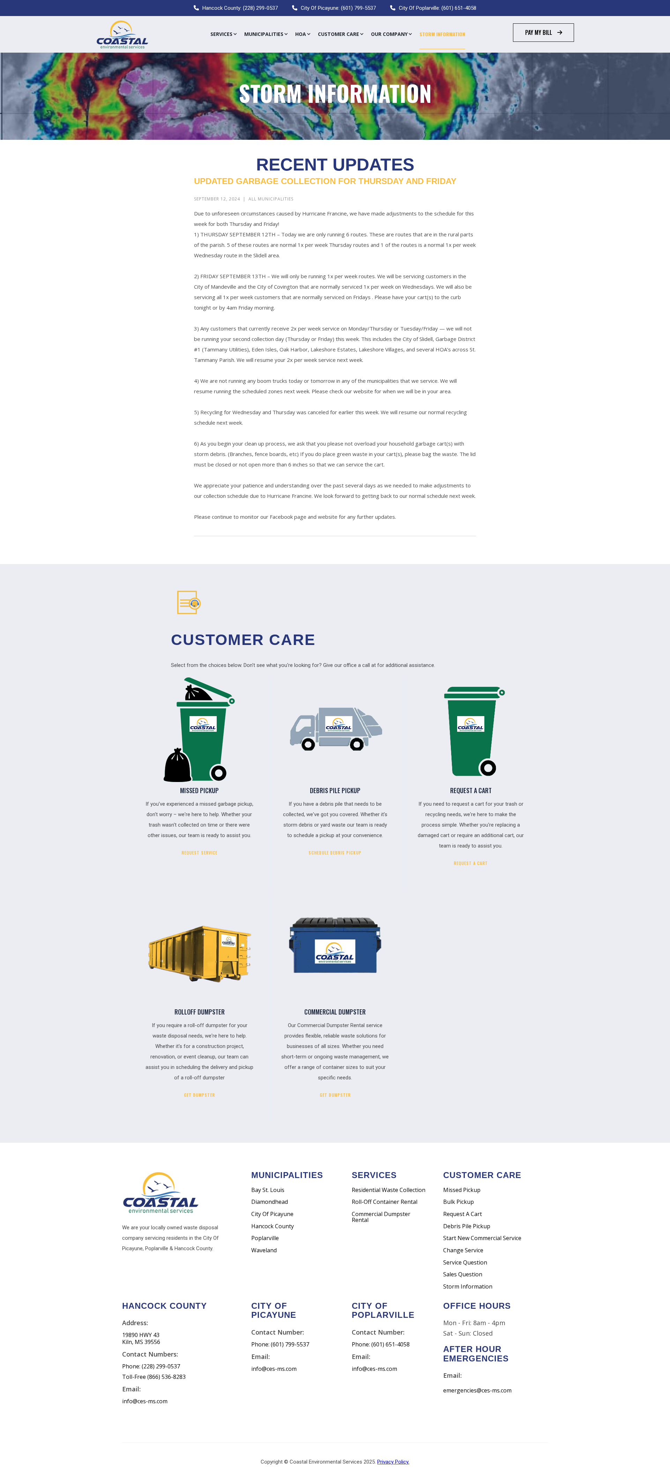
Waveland (264, 1250)
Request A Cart (462, 1214)
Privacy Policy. (393, 1462)
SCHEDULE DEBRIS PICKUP (335, 853)
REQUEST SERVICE (199, 853)
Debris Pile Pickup (466, 1226)
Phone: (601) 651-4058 (381, 1344)
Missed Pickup (462, 1190)
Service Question (465, 1263)
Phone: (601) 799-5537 (280, 1344)
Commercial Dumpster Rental (381, 1217)
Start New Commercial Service (482, 1238)
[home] (122, 34)
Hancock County (272, 1226)
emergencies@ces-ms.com (477, 1390)
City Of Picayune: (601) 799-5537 (338, 8)
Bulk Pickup (458, 1202)
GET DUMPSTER (199, 1095)
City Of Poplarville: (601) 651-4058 (437, 8)
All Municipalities (270, 199)
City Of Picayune (272, 1214)
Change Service (463, 1250)
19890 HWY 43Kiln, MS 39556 (141, 1338)
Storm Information (442, 34)
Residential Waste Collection (388, 1190)
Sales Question (462, 1274)
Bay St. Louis (267, 1190)
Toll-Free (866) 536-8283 (154, 1377)
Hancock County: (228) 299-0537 (240, 8)
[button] (223, 34)
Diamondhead (269, 1202)
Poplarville (265, 1238)
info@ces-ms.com (145, 1401)
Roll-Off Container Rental (384, 1202)
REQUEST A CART (471, 863)
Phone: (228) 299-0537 (151, 1366)
